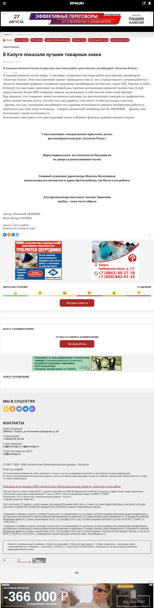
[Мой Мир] (13, 235)
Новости (8, 34)
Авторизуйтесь (77, 343)
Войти (149, 3)
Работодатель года (98, 40)
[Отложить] (23, 73)
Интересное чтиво (119, 40)
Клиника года (79, 40)
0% (15, 293)
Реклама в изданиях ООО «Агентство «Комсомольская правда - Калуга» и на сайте (62, 486)
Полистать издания (13, 469)
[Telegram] (17, 235)
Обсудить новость (77, 302)
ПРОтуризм (36, 40)
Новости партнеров (81, 544)
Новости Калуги (11, 47)
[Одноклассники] (9, 235)
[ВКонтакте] (5, 235)
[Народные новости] (144, 3)
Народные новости (24, 34)
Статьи (40, 34)
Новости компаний (16, 376)
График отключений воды (57, 40)
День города (21, 40)
